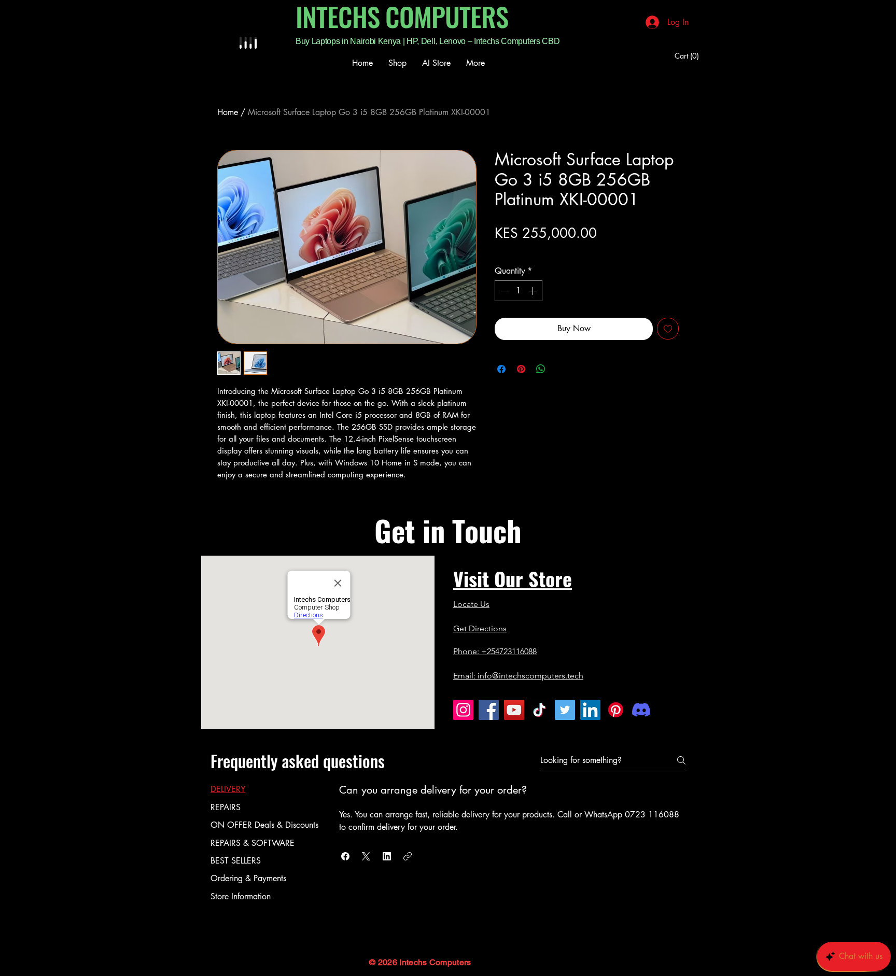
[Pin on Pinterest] (521, 369)
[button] (688, 56)
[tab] (264, 789)
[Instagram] (463, 710)
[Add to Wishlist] (668, 329)
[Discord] (641, 710)
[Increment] (533, 291)
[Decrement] (503, 291)
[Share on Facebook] (501, 369)
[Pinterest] (616, 710)
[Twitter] (565, 710)
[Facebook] (489, 710)
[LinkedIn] (590, 710)
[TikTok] (539, 710)
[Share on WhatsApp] (541, 369)
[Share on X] (560, 369)
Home (227, 112)
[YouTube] (514, 710)
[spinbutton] (518, 291)
